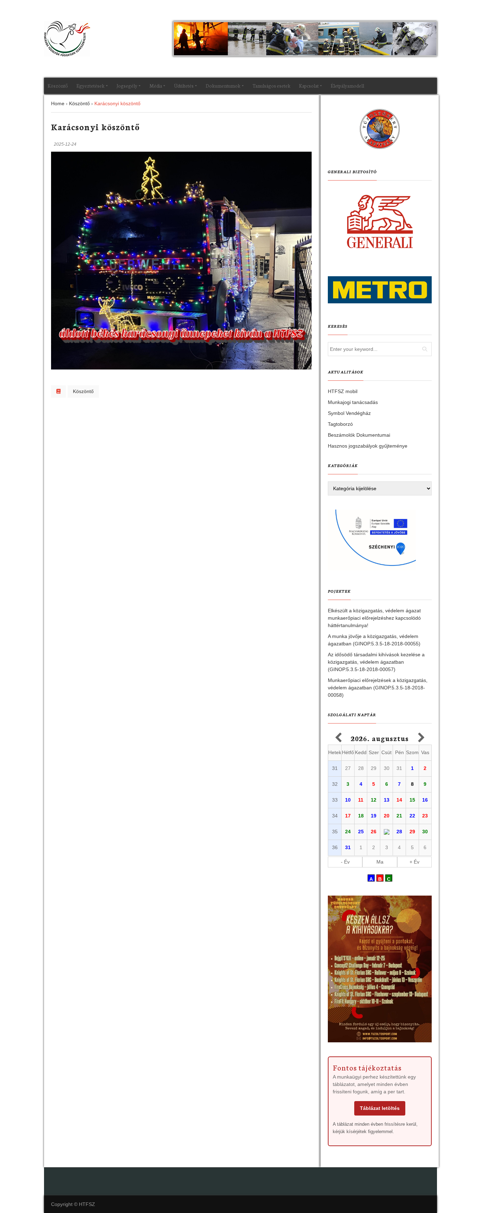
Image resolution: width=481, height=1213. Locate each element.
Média (155, 85)
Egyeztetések (90, 85)
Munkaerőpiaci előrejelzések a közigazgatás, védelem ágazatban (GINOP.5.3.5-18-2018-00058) (377, 687)
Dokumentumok (223, 85)
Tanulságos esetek (271, 85)
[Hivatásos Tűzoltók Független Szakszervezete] (67, 38)
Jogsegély (127, 85)
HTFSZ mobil (342, 391)
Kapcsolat (309, 85)
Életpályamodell (347, 85)
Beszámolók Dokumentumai (359, 435)
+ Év (414, 862)
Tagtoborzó (340, 424)
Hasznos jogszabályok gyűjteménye (367, 446)
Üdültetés (184, 85)
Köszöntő (58, 85)
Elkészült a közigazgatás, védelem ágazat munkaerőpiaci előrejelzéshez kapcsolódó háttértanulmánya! (374, 618)
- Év (345, 862)
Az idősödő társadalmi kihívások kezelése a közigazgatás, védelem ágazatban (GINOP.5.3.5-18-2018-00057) (376, 662)
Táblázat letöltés (380, 1108)
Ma (379, 862)
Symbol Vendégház (349, 413)
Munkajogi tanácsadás (353, 402)
